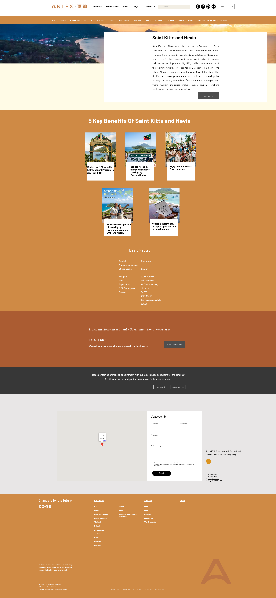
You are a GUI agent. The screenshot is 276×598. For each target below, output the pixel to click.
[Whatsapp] (198, 6)
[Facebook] (203, 6)
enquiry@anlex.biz (213, 479)
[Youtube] (214, 6)
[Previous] (12, 339)
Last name (183, 423)
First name (154, 423)
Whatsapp (154, 435)
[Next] (264, 339)
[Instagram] (208, 6)
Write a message (156, 446)
